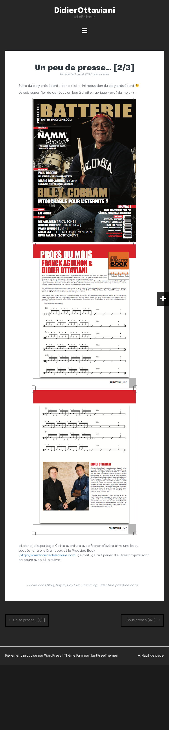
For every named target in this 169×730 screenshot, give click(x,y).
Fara (79, 655)
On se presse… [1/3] (28, 620)
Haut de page (152, 655)
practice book (126, 585)
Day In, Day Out (68, 585)
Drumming (89, 585)
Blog (50, 585)
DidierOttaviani (84, 11)
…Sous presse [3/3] (141, 620)
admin (104, 74)
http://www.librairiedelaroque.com (47, 555)
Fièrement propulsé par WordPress (33, 655)
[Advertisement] (84, 697)
